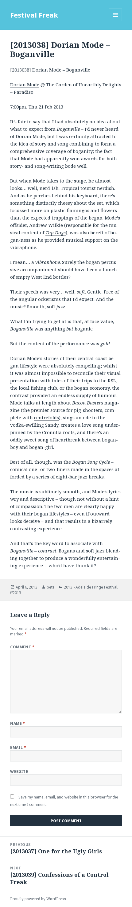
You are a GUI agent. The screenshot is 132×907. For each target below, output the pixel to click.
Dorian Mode (24, 84)
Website (19, 771)
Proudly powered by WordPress (38, 898)
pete (51, 587)
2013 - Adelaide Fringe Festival (90, 587)
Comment (22, 647)
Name (17, 723)
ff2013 (15, 592)
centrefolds (46, 417)
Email (18, 747)
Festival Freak (34, 14)
